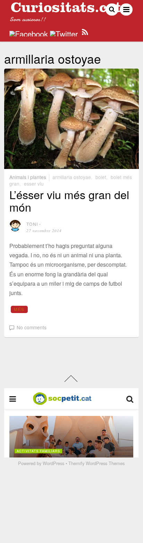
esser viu (34, 183)
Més (19, 309)
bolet (100, 176)
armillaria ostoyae (71, 176)
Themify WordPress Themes (96, 463)
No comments (32, 327)
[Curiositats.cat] (66, 9)
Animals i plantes (27, 176)
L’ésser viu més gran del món (69, 200)
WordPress (53, 463)
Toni (32, 224)
